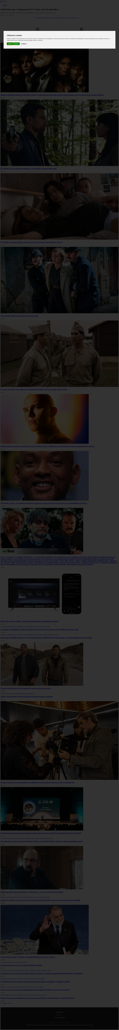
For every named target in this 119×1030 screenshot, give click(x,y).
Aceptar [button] (10, 43)
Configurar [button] (23, 43)
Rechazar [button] (16, 43)
